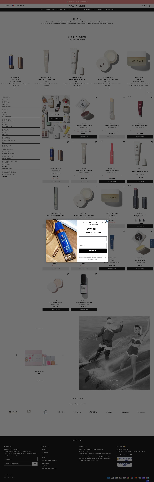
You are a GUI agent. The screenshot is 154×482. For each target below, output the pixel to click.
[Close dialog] (106, 222)
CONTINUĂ (92, 251)
